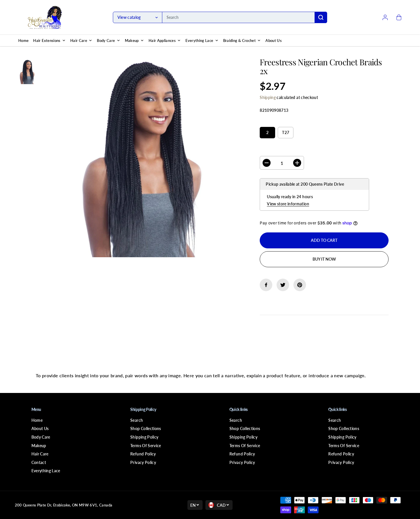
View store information (288, 203)
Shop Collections (145, 428)
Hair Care (40, 453)
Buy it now (324, 259)
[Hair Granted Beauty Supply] (45, 17)
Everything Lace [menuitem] (199, 40)
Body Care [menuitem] (106, 40)
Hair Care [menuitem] (78, 40)
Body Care (40, 437)
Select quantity (278, 150)
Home (37, 420)
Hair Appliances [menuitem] (162, 40)
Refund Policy (143, 453)
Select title (272, 121)
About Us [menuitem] (273, 40)
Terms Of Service (145, 445)
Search (136, 420)
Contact (38, 462)
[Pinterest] (299, 285)
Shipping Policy (144, 437)
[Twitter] (283, 285)
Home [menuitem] (23, 40)
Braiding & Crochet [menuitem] (239, 40)
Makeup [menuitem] (132, 40)
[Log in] (385, 17)
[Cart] (399, 17)
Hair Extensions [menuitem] (46, 40)
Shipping (268, 97)
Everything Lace (45, 470)
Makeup (38, 445)
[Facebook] (266, 285)
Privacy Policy (143, 462)
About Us (40, 428)
